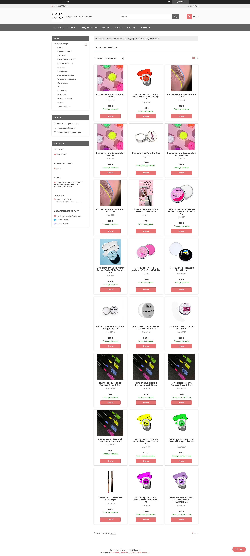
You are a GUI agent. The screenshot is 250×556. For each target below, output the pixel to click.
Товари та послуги (107, 38)
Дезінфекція (62, 71)
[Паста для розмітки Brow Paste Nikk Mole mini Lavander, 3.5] (181, 481)
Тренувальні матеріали (66, 79)
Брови (119, 38)
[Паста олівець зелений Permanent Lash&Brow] (110, 366)
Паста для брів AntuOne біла (146, 153)
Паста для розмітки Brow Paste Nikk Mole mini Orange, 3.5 (146, 96)
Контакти (145, 28)
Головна (58, 28)
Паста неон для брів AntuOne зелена (110, 154)
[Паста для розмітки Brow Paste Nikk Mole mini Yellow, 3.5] (146, 423)
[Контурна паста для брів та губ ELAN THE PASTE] (146, 310)
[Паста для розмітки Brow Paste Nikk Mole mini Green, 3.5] (181, 423)
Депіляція (61, 55)
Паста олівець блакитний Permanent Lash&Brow (110, 440)
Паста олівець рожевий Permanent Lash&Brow (146, 384)
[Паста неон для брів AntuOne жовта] (181, 78)
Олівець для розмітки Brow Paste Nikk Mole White (146, 210)
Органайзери (62, 83)
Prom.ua (137, 550)
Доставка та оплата (112, 28)
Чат (241, 549)
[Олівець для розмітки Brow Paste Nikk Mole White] (146, 193)
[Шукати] (175, 16)
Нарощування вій (64, 51)
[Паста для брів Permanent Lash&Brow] (181, 251)
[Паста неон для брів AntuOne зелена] (110, 137)
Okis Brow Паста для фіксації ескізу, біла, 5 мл (110, 327)
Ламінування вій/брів (65, 75)
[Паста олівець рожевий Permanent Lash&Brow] (146, 366)
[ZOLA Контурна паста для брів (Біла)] (181, 310)
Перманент (61, 91)
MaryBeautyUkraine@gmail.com (69, 216)
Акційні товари (89, 28)
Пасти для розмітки (132, 38)
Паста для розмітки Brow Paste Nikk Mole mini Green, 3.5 (181, 441)
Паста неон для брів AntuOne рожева (110, 95)
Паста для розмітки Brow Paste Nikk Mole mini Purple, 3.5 (146, 500)
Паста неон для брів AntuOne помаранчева (181, 154)
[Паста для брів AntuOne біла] (146, 137)
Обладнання (62, 87)
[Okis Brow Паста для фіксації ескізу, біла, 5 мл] (110, 310)
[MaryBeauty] (57, 21)
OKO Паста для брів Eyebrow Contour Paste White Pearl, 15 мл (110, 270)
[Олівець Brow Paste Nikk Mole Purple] (110, 481)
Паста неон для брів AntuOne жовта (181, 95)
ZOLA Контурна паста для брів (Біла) (181, 327)
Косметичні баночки (65, 99)
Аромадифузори (64, 106)
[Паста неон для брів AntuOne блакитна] (110, 193)
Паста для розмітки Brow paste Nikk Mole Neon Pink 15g (146, 269)
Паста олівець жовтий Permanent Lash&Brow (181, 384)
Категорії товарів (61, 44)
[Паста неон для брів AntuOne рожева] (110, 78)
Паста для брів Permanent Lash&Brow (181, 269)
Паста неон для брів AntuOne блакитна (110, 210)
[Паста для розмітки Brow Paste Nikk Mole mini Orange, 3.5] (146, 78)
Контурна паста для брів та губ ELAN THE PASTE (146, 327)
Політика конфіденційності (140, 552)
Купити (110, 116)
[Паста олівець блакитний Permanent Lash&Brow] (110, 423)
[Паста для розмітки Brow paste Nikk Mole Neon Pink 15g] (146, 251)
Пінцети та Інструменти (66, 59)
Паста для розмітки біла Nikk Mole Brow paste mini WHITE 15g (181, 211)
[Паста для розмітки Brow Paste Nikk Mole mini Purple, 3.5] (146, 481)
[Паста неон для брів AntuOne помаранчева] (181, 137)
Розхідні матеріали (65, 63)
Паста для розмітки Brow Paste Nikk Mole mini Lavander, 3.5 (181, 500)
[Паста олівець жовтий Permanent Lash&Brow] (181, 366)
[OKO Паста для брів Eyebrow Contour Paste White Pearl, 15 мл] (110, 251)
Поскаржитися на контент (119, 552)
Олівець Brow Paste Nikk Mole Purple (110, 499)
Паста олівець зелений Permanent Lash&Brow (110, 384)
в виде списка (197, 58)
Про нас (131, 28)
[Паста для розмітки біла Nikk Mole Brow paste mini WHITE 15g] (181, 193)
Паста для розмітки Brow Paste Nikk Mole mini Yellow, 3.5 (146, 441)
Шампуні (60, 67)
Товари (71, 28)
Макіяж (60, 103)
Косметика (61, 95)
